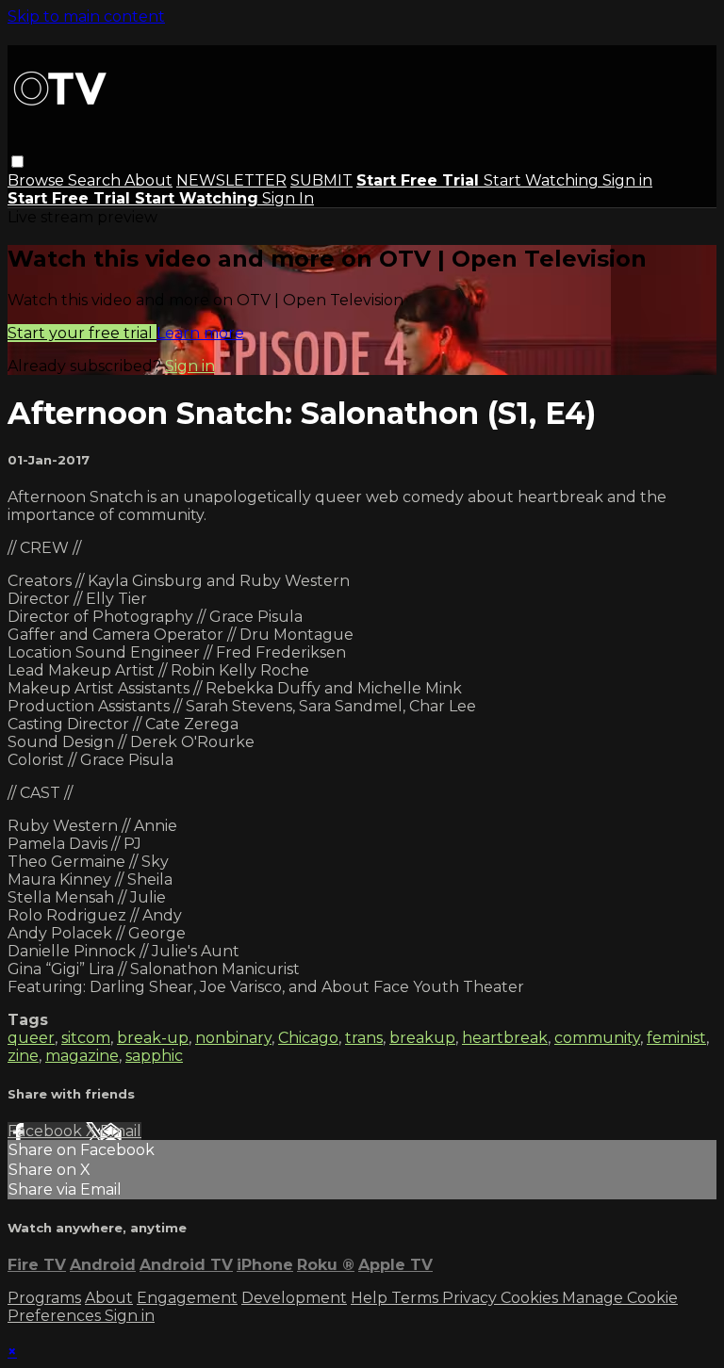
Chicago (308, 1038)
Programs (44, 1298)
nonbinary (233, 1038)
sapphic (154, 1056)
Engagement (187, 1298)
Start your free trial (82, 333)
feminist (676, 1038)
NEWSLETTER (231, 180)
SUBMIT (321, 180)
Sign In (288, 198)
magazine (82, 1056)
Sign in (627, 180)
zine (23, 1056)
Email (120, 1131)
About (148, 180)
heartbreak (505, 1038)
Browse (38, 180)
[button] (17, 161)
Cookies (531, 1298)
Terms (416, 1298)
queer (31, 1038)
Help (371, 1298)
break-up (153, 1038)
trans (364, 1038)
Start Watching (543, 180)
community (597, 1038)
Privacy (471, 1298)
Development (294, 1298)
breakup (422, 1038)
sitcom (85, 1038)
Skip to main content (86, 16)
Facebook (47, 1131)
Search (96, 180)
